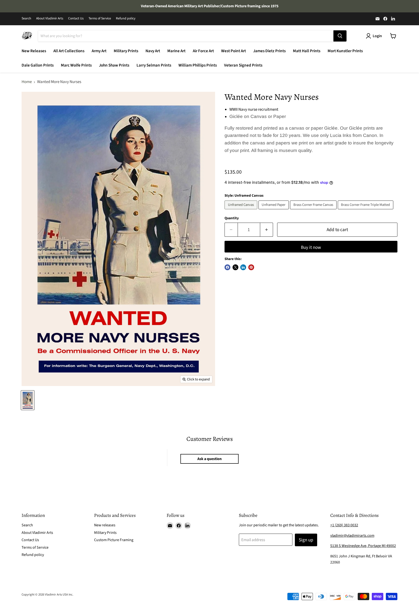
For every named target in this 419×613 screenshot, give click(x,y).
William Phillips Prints (197, 65)
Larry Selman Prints (154, 65)
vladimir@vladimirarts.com (352, 535)
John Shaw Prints (114, 65)
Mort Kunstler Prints (345, 51)
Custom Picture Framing (113, 540)
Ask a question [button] (209, 459)
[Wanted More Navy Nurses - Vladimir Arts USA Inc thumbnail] (27, 400)
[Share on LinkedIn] (243, 267)
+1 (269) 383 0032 (344, 525)
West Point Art (233, 51)
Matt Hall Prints (306, 51)
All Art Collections (68, 51)
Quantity (232, 218)
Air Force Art (203, 51)
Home (27, 82)
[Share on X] (235, 267)
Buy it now (311, 247)
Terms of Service (100, 19)
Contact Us (76, 19)
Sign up (306, 540)
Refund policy (125, 19)
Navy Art (152, 51)
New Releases (34, 51)
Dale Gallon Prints (38, 65)
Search (26, 19)
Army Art (99, 51)
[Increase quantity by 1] (266, 230)
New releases (104, 525)
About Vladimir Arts (49, 19)
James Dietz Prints (269, 51)
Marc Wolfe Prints (76, 65)
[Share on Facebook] (227, 267)
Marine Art (176, 51)
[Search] (339, 36)
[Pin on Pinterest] (251, 267)
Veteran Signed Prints (243, 65)
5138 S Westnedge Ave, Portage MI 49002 (363, 545)
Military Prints (126, 51)
